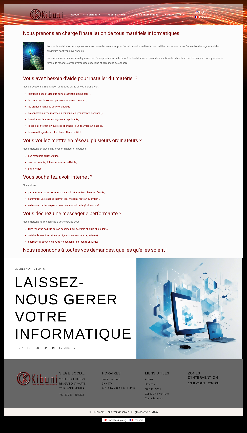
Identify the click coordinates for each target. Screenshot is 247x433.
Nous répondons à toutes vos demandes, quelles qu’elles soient (94, 250)
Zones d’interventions (145, 14)
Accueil (75, 14)
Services (92, 14)
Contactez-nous (174, 14)
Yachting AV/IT (116, 14)
